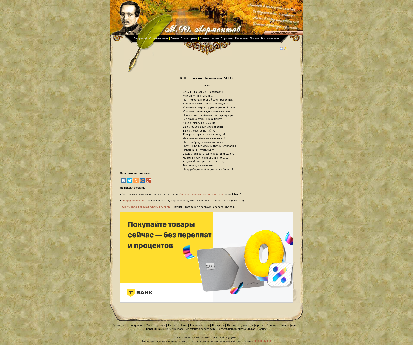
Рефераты (241, 38)
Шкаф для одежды (133, 200)
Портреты (227, 38)
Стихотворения (158, 38)
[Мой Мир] (142, 180)
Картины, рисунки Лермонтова (165, 329)
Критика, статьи (209, 38)
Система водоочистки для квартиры (201, 194)
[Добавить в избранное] (285, 49)
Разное (262, 329)
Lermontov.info (262, 340)
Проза (184, 325)
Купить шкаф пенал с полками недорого (146, 207)
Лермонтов (119, 325)
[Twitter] (129, 180)
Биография (140, 38)
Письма (254, 38)
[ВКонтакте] (123, 180)
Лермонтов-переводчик (200, 329)
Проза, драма (189, 38)
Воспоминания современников (236, 329)
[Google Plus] (148, 180)
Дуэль (243, 325)
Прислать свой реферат (282, 325)
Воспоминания (270, 38)
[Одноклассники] (136, 180)
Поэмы (174, 38)
